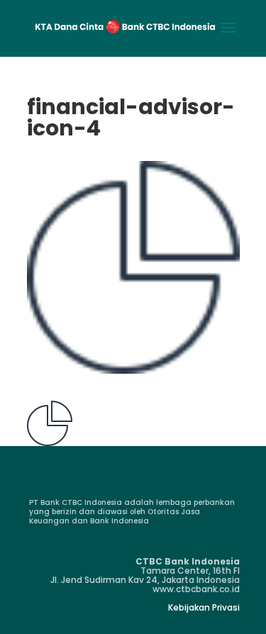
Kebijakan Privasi (204, 607)
